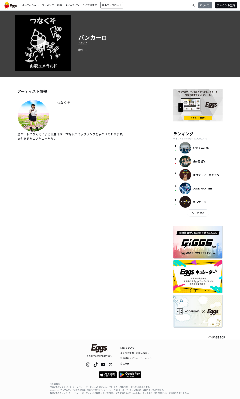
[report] (86, 50)
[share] (80, 50)
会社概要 (124, 363)
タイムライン (72, 5)
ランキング (48, 5)
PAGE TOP (218, 337)
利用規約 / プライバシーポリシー (137, 358)
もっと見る (198, 213)
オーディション (30, 5)
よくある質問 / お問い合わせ (135, 352)
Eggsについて (127, 347)
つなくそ (82, 43)
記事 (59, 5)
